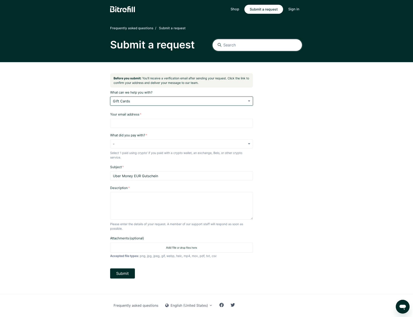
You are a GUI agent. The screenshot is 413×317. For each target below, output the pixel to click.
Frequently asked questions (131, 28)
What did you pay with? (127, 135)
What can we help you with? (131, 92)
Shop (235, 9)
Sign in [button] (293, 9)
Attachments (127, 238)
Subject (116, 167)
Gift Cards (121, 101)
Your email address (124, 114)
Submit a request (264, 9)
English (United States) (189, 305)
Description (119, 188)
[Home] (122, 9)
